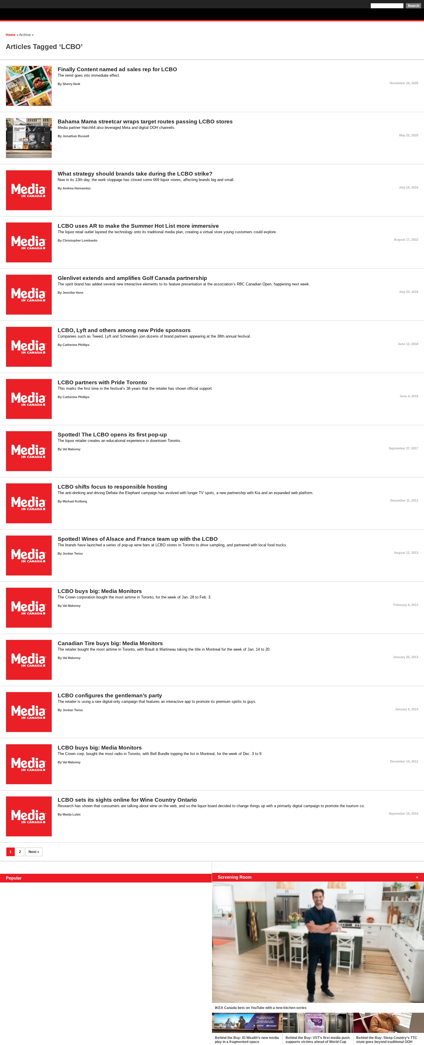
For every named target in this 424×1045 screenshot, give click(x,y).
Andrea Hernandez (77, 188)
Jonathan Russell (76, 136)
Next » (34, 852)
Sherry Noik (71, 84)
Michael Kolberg (75, 501)
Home (11, 35)
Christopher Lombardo (80, 240)
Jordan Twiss (73, 553)
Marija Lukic (72, 814)
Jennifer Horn (73, 292)
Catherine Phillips (76, 345)
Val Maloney (71, 449)
